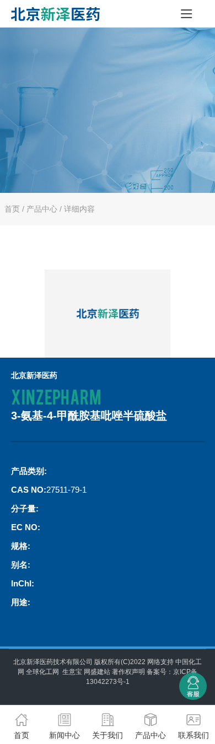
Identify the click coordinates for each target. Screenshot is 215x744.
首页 (12, 208)
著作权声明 (128, 672)
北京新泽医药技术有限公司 (53, 662)
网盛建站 (97, 672)
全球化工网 (42, 672)
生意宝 (72, 672)
